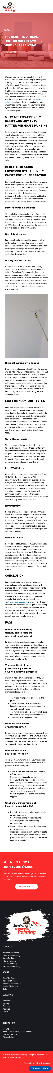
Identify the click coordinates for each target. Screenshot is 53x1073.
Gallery (5, 989)
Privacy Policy (8, 1037)
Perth (5, 1012)
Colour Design (8, 958)
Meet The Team (9, 978)
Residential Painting (11, 953)
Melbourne (7, 1001)
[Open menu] (48, 6)
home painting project (19, 602)
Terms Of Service (10, 1034)
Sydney (6, 1003)
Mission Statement (11, 986)
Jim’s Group (45, 1063)
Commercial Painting (11, 955)
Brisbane (6, 1006)
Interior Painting (9, 961)
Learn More (24, 887)
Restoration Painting (11, 966)
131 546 (6, 1029)
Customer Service (10, 981)
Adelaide (6, 1009)
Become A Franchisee (12, 984)
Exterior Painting (10, 964)
